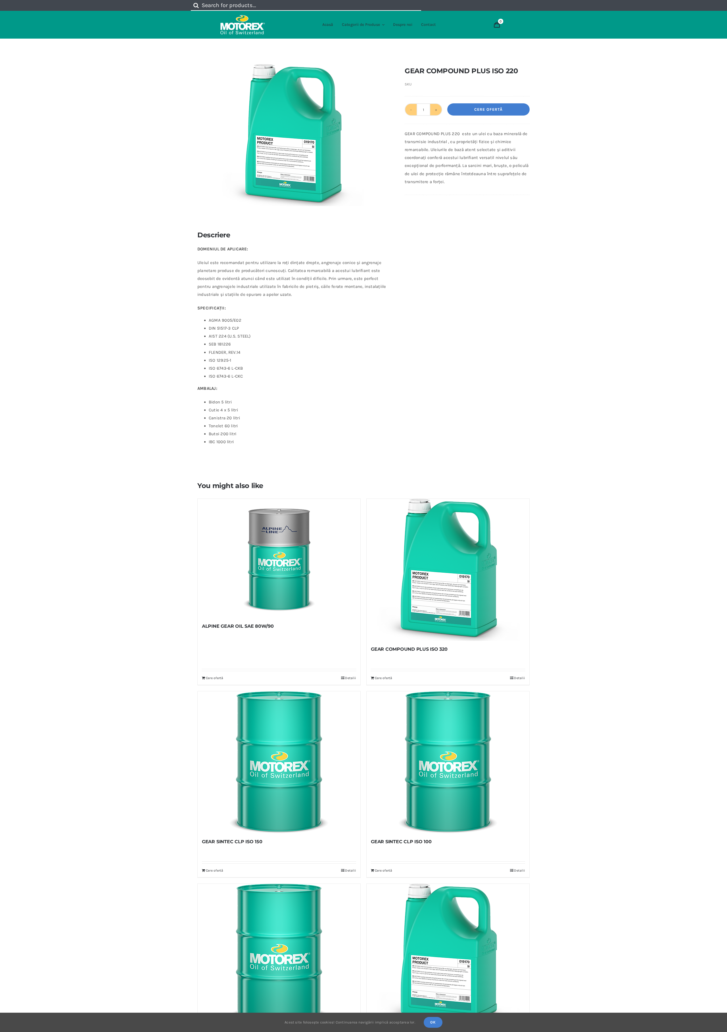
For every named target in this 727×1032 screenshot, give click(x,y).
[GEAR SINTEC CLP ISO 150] (279, 762)
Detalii (350, 678)
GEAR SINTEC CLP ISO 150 (232, 841)
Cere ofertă (488, 109)
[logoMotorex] (242, 17)
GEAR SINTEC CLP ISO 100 (401, 841)
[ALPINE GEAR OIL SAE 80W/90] (279, 558)
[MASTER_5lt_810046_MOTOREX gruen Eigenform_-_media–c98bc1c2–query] (292, 135)
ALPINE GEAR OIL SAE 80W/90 (238, 626)
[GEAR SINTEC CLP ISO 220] (279, 955)
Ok (433, 1022)
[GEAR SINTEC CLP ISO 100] (448, 762)
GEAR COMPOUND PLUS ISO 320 (409, 649)
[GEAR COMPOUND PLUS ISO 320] (448, 570)
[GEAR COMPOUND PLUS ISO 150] (448, 955)
